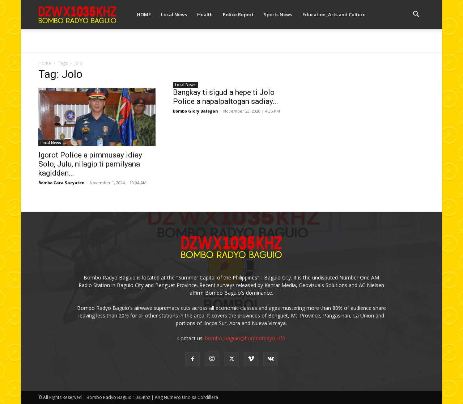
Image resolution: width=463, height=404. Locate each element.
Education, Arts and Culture (334, 14)
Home (44, 63)
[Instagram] (212, 359)
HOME (144, 14)
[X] (231, 359)
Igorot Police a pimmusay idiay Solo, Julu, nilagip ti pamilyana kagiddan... (90, 164)
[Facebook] (192, 359)
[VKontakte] (270, 359)
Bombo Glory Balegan (195, 111)
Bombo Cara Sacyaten (61, 182)
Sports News (278, 14)
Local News (174, 14)
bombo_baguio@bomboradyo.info (245, 338)
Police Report (238, 14)
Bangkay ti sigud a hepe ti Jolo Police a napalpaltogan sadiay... (225, 97)
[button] (416, 15)
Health (205, 14)
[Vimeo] (251, 359)
